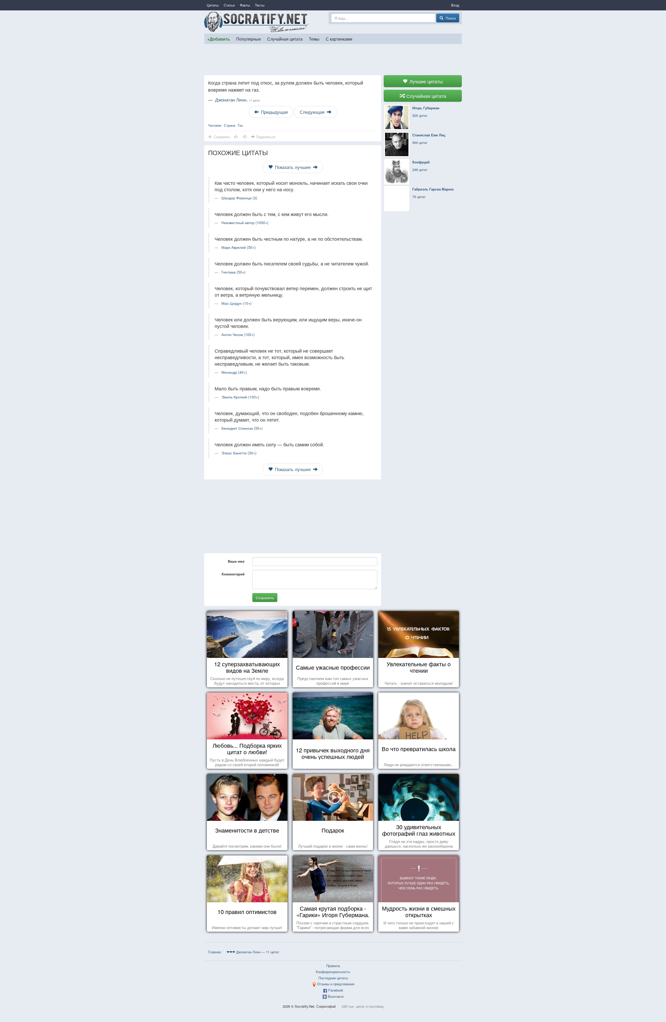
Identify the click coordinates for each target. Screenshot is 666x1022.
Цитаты (213, 5)
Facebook (335, 990)
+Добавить (218, 39)
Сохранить (265, 597)
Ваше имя (236, 561)
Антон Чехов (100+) (238, 334)
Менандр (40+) (234, 372)
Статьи (229, 5)
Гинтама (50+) (233, 272)
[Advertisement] (333, 59)
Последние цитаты (333, 977)
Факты (245, 5)
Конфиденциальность (333, 971)
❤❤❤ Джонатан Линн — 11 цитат (253, 951)
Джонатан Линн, (237, 100)
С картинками (339, 39)
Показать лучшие (293, 167)
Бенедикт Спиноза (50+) (242, 428)
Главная (214, 951)
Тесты (259, 5)
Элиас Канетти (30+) (239, 452)
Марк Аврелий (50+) (238, 247)
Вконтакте (336, 996)
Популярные (248, 39)
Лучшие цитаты (425, 81)
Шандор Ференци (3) (239, 197)
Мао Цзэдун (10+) (236, 303)
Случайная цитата (285, 39)
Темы (314, 39)
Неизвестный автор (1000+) (244, 222)
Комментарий (233, 574)
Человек (214, 125)
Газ (240, 125)
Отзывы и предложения (335, 983)
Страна (229, 125)
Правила (333, 965)
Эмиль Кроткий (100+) (240, 396)
